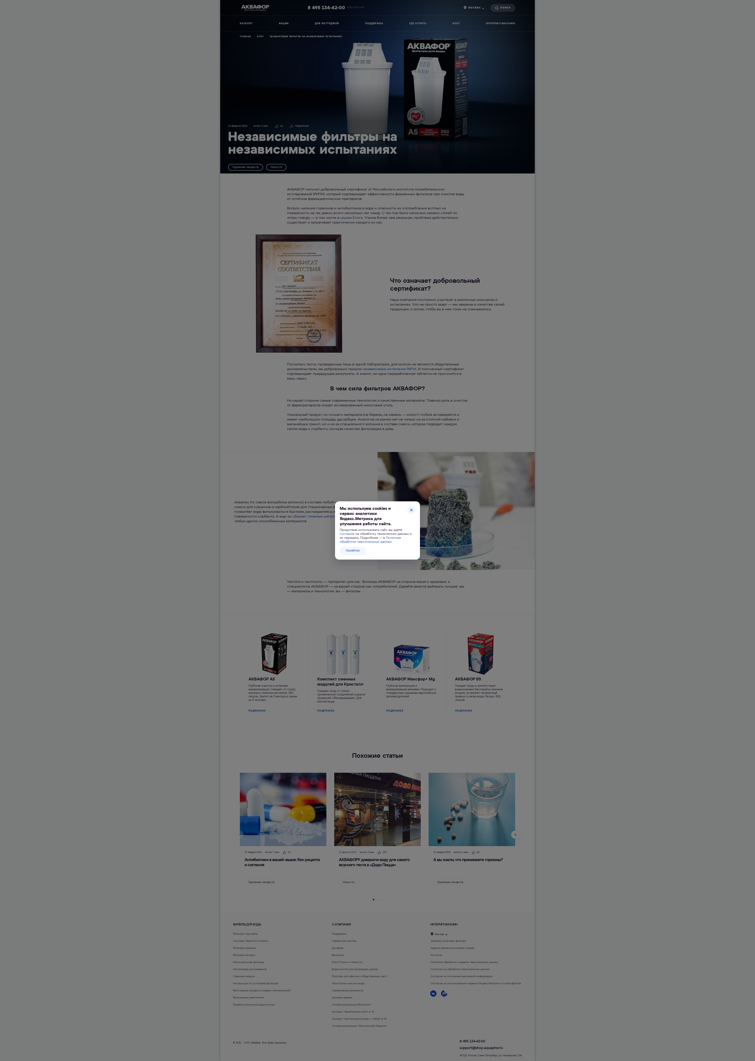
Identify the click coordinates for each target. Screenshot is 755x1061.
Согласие (347, 534)
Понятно (353, 551)
